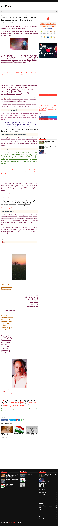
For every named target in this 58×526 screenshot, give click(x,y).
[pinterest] (56, 1)
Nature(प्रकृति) (48, 514)
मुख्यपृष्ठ (2, 15)
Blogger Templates (20, 524)
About (51, 524)
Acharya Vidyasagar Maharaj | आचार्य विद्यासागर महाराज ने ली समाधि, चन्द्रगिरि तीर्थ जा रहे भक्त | (6, 435)
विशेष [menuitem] (5, 11)
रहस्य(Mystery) (48, 505)
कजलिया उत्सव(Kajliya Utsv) (49, 141)
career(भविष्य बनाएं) (48, 511)
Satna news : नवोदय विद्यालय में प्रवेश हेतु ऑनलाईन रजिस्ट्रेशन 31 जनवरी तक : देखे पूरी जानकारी (47, 108)
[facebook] (50, 1)
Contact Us (55, 524)
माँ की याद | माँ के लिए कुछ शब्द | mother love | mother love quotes (50, 151)
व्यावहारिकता (48, 509)
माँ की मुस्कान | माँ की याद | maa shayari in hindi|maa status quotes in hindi (50, 485)
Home (48, 524)
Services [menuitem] (19, 11)
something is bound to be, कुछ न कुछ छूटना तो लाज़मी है (31, 434)
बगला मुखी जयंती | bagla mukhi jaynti (12, 479)
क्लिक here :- (4, 169)
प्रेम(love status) (48, 496)
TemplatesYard (9, 524)
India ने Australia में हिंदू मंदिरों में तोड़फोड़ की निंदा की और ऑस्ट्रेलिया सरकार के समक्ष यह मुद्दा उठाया (47, 106)
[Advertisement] (48, 69)
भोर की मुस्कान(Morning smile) (48, 499)
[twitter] (52, 1)
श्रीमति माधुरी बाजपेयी (4, 22)
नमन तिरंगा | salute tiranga (18, 433)
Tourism (48, 516)
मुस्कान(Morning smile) (48, 503)
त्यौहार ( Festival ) (48, 494)
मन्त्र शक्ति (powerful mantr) (48, 501)
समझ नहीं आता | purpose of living (50, 146)
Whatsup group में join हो (18, 402)
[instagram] (54, 1)
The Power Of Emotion (12, 522)
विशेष (4, 15)
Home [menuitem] (2, 11)
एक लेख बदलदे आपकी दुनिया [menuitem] (12, 11)
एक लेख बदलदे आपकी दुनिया (48, 492)
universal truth (48, 518)
